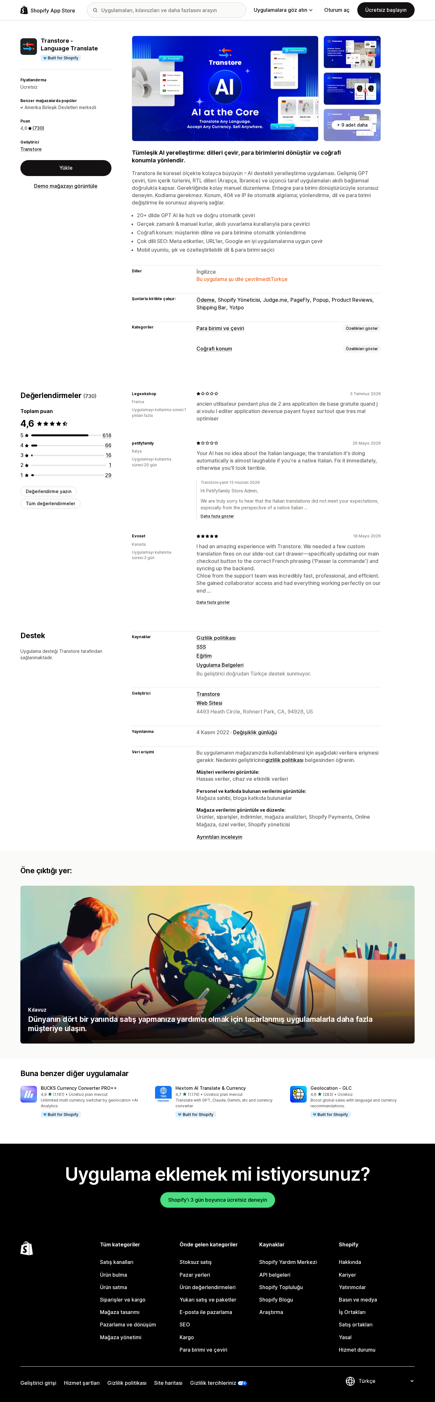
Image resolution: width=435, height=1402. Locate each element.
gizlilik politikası (284, 760)
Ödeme (205, 300)
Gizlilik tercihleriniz (213, 1383)
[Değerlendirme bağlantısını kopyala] (160, 393)
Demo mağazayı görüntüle (65, 186)
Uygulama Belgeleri (220, 665)
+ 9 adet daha (352, 125)
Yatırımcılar (352, 1287)
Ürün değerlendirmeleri (208, 1287)
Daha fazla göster (217, 516)
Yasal (345, 1337)
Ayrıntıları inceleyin (219, 837)
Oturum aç (337, 10)
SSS (201, 647)
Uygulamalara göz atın (280, 10)
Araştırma (271, 1312)
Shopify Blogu (276, 1299)
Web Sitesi (209, 703)
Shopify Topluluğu (281, 1287)
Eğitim (204, 656)
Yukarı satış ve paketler (208, 1299)
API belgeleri (274, 1275)
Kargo (187, 1337)
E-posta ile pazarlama (206, 1312)
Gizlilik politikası (216, 638)
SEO (185, 1324)
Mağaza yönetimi (120, 1337)
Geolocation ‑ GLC (331, 1088)
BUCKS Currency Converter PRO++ (79, 1088)
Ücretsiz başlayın (386, 10)
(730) (38, 128)
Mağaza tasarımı (119, 1312)
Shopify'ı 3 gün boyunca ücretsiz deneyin (217, 1200)
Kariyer (347, 1275)
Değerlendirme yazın (48, 491)
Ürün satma (113, 1287)
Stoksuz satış (196, 1262)
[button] (82, 1102)
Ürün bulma (113, 1275)
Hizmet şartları (82, 1383)
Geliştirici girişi (38, 1383)
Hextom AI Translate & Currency (210, 1088)
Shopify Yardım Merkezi (288, 1262)
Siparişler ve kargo (123, 1299)
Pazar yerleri (195, 1275)
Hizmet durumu (357, 1350)
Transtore (31, 149)
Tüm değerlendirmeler (50, 503)
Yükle (66, 168)
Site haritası (168, 1383)
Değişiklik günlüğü (255, 732)
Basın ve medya (358, 1299)
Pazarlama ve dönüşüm (128, 1324)
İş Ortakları (352, 1312)
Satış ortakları (356, 1324)
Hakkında (350, 1262)
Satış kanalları (116, 1262)
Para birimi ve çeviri (220, 328)
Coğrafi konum (214, 348)
